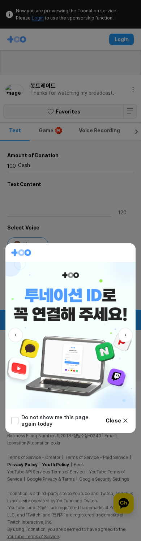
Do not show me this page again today (55, 420)
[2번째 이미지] (73, 402)
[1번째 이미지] (68, 402)
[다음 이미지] (125, 335)
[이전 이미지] (15, 335)
